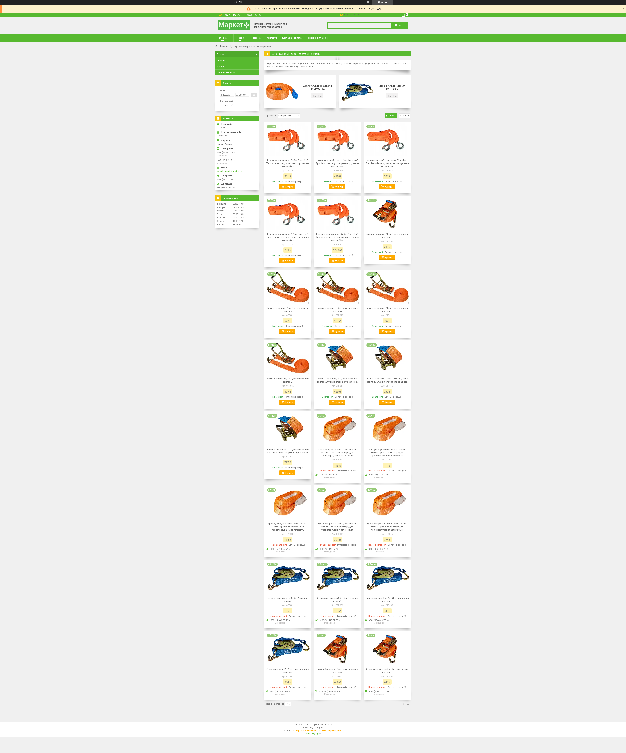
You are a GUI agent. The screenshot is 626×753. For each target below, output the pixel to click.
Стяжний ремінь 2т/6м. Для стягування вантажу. (337, 670)
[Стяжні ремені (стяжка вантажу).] (357, 91)
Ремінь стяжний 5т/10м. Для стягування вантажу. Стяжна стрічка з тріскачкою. (387, 380)
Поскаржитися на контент (305, 730)
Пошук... (399, 25)
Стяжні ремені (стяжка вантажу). (392, 87)
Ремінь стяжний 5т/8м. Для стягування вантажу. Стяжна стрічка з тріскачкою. (337, 380)
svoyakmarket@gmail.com (229, 171)
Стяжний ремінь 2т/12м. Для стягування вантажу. (387, 235)
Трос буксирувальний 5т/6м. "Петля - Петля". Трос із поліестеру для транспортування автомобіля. (287, 526)
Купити (289, 186)
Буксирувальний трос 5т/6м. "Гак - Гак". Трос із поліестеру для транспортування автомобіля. (387, 163)
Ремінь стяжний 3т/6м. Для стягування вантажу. (287, 309)
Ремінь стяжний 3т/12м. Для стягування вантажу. (288, 380)
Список (405, 115)
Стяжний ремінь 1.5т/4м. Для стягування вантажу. (387, 599)
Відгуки (220, 66)
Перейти (317, 95)
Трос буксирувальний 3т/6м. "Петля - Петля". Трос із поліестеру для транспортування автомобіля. (337, 452)
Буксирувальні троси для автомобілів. (317, 87)
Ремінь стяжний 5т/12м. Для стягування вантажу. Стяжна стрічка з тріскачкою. (288, 451)
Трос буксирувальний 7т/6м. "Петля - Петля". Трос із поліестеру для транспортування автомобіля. (337, 526)
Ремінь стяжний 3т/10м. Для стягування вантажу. (387, 309)
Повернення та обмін (318, 38)
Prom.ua (328, 724)
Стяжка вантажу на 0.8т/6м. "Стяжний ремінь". (288, 599)
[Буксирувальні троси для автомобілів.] (282, 91)
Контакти (272, 38)
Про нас (257, 38)
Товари (240, 38)
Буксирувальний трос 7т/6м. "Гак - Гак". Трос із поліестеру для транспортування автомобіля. (287, 237)
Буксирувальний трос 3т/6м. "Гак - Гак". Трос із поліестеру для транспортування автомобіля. (337, 163)
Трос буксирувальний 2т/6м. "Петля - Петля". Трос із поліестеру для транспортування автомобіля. (387, 452)
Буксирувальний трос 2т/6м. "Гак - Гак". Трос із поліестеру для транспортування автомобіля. (287, 163)
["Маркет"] (234, 25)
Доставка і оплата (292, 38)
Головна (222, 38)
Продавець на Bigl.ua (313, 727)
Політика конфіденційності (330, 730)
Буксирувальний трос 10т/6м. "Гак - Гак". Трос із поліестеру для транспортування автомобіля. (337, 237)
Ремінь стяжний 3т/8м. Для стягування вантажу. (337, 309)
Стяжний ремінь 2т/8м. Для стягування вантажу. (387, 670)
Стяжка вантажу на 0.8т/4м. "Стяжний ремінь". (337, 599)
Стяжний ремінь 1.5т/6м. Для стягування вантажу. (287, 670)
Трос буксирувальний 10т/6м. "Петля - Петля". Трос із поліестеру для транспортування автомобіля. (387, 526)
